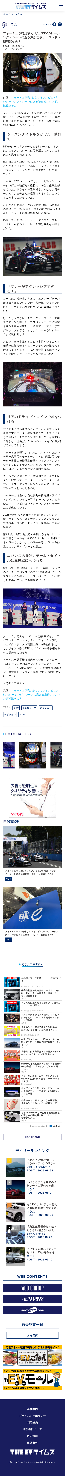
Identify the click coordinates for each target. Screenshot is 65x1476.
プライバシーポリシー (32, 1415)
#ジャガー (46, 707)
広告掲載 (32, 1436)
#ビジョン (10, 714)
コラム (18, 14)
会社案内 (32, 1409)
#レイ (22, 714)
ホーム (7, 14)
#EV (16, 707)
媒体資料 (32, 1442)
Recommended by (39, 1126)
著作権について (32, 1429)
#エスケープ (29, 707)
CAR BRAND (32, 1137)
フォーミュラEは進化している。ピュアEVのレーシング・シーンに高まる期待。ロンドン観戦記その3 (32, 694)
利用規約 (32, 1422)
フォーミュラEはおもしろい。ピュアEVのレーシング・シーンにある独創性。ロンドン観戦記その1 (31, 101)
